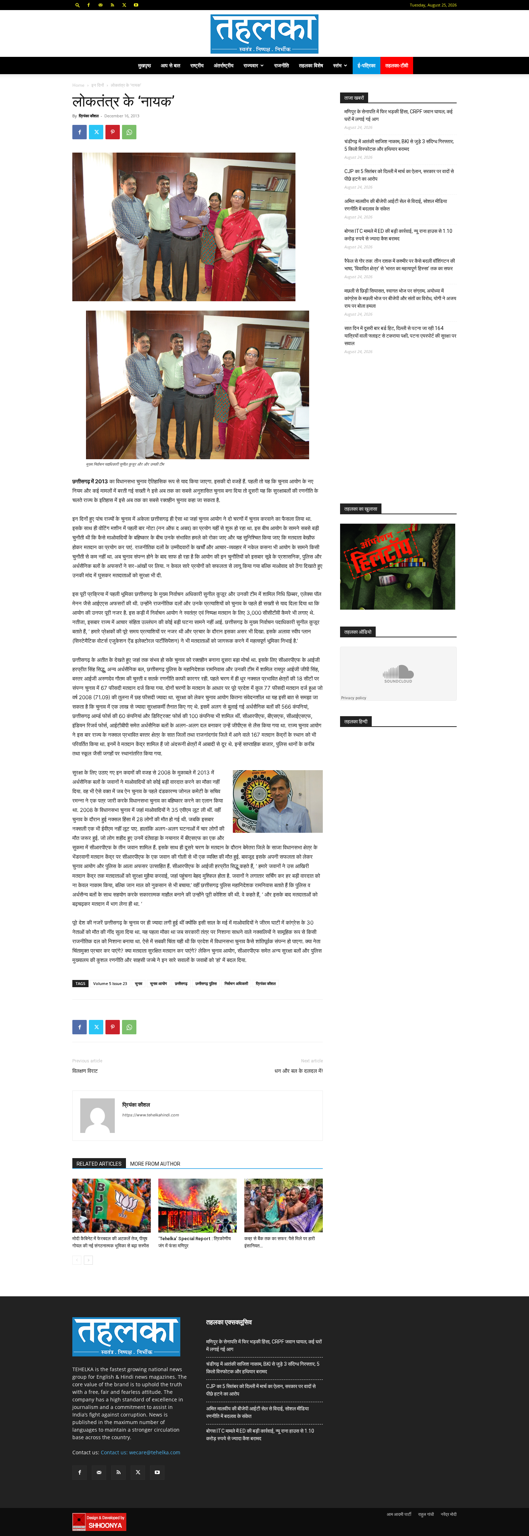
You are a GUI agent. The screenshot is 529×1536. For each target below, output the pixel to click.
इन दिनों (97, 85)
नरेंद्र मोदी (449, 1514)
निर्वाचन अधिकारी (236, 983)
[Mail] (100, 5)
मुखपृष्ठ (144, 65)
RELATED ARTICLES (99, 1164)
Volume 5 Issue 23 (110, 983)
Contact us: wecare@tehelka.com (140, 1452)
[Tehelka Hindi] (264, 34)
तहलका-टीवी (396, 65)
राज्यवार (251, 65)
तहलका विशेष (311, 65)
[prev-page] (76, 1260)
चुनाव (138, 983)
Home (78, 85)
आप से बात (170, 65)
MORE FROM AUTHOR (155, 1164)
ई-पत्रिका (366, 65)
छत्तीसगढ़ (181, 983)
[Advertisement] (394, 435)
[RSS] (112, 5)
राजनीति (281, 65)
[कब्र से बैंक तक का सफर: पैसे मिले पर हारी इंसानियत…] (283, 1206)
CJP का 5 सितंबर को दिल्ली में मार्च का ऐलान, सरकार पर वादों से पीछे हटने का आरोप (399, 175)
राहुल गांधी (426, 1514)
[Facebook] (88, 5)
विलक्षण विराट (85, 1071)
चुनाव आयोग (158, 983)
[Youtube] (136, 5)
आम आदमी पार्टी (399, 1514)
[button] (77, 5)
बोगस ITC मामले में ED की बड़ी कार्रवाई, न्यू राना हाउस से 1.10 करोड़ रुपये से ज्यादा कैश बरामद (398, 234)
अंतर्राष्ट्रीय (224, 65)
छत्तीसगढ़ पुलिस (206, 983)
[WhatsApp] (129, 132)
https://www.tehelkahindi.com (150, 1114)
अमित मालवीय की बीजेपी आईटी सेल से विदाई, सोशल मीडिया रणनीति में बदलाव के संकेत (395, 205)
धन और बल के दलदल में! (299, 1071)
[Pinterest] (112, 132)
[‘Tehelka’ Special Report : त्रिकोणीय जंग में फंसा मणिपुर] (197, 1206)
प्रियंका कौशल (89, 115)
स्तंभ (337, 65)
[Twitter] (124, 5)
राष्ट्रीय (197, 65)
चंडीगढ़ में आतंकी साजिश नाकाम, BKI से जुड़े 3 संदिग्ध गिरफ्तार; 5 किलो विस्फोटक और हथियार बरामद (399, 145)
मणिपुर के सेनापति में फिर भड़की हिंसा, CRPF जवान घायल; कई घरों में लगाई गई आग (398, 115)
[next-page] (88, 1260)
